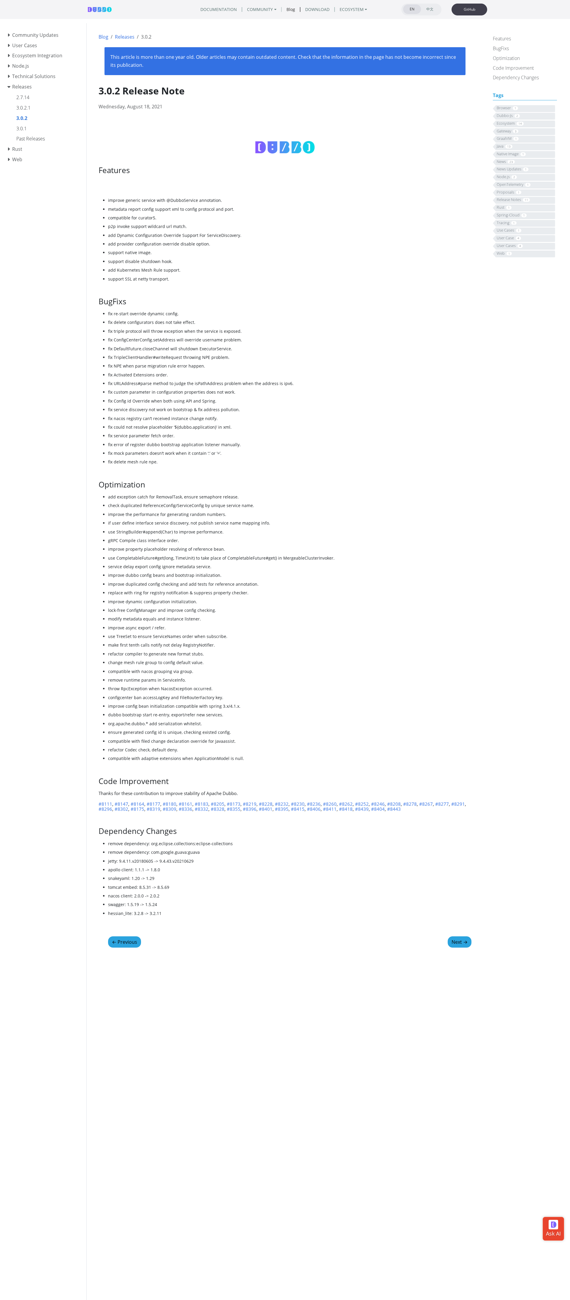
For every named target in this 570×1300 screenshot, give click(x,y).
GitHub (469, 9)
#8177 (153, 804)
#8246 (378, 804)
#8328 (217, 809)
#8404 (378, 809)
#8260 (330, 804)
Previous (124, 942)
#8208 (394, 804)
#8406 (314, 809)
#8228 (266, 804)
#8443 (394, 809)
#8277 (442, 804)
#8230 (298, 804)
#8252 (362, 804)
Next (460, 942)
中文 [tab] (429, 9)
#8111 (105, 804)
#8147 (121, 804)
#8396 (249, 809)
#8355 (233, 809)
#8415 (298, 809)
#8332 (201, 809)
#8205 (217, 804)
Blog (103, 37)
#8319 (153, 809)
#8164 (137, 804)
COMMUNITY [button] (260, 9)
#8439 (362, 809)
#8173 (233, 804)
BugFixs (501, 48)
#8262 (346, 804)
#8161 (185, 804)
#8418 (346, 809)
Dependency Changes (516, 77)
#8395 (282, 809)
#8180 (169, 804)
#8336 (185, 809)
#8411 (330, 809)
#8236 (314, 804)
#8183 (201, 804)
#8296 (105, 809)
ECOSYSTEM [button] (352, 9)
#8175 (137, 809)
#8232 (282, 804)
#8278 (410, 804)
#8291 (458, 804)
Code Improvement (513, 67)
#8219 (249, 804)
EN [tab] (412, 9)
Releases (124, 37)
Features (502, 38)
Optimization (506, 58)
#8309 (169, 809)
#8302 (121, 809)
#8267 (426, 804)
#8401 (266, 809)
